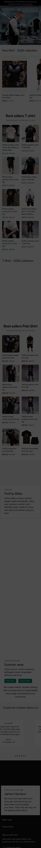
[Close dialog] (38, 408)
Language (6, 420)
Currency (6, 428)
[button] (20, 424)
